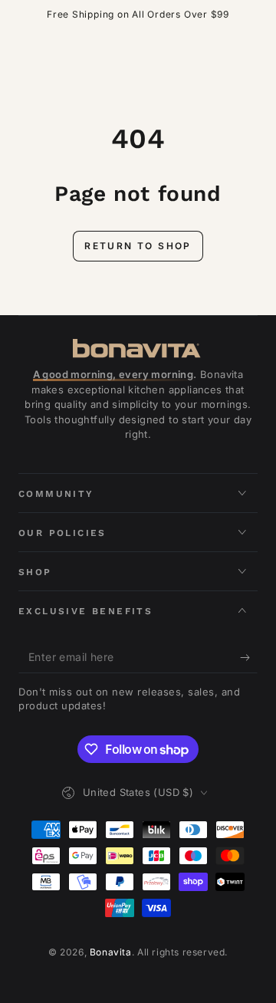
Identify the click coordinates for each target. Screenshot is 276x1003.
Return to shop (138, 246)
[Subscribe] (249, 658)
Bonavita (111, 952)
